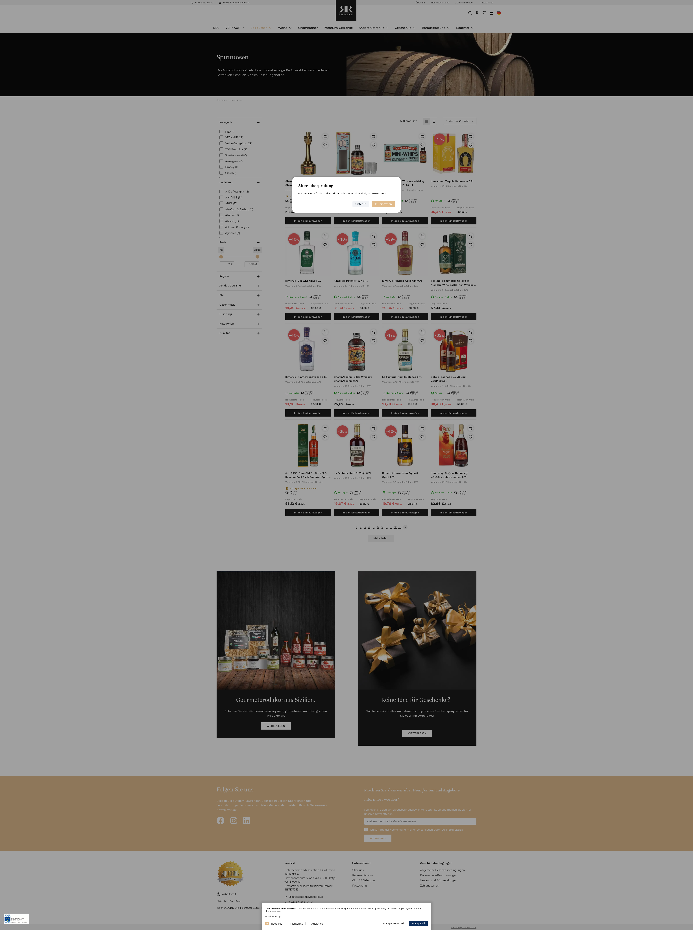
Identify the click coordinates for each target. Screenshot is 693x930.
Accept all (418, 923)
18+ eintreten (383, 204)
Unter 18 (360, 204)
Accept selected (393, 923)
